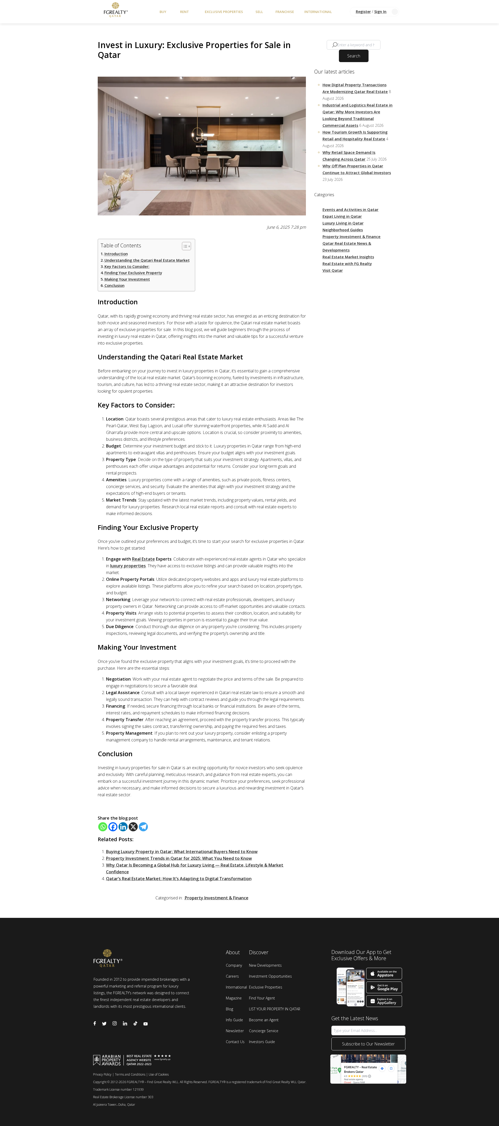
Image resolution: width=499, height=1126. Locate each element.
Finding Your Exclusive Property (133, 272)
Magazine (234, 998)
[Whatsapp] (102, 826)
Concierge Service (263, 1030)
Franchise (284, 11)
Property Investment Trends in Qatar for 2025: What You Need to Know (179, 858)
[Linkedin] (123, 826)
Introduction (116, 253)
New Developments (265, 965)
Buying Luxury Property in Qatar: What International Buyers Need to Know (182, 851)
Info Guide (234, 1019)
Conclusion (114, 285)
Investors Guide (262, 1041)
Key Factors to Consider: (126, 266)
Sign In (380, 11)
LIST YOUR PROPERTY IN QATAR (274, 1008)
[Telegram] (143, 826)
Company (234, 965)
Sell (259, 11)
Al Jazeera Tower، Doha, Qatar (114, 1104)
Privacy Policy (102, 1074)
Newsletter (235, 1030)
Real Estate (143, 559)
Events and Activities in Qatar (350, 209)
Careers (232, 976)
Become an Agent (264, 1019)
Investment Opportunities (270, 976)
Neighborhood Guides (343, 229)
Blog (229, 1008)
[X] (133, 826)
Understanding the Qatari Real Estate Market (147, 260)
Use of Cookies (159, 1074)
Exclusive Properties (224, 11)
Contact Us (235, 1041)
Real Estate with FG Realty (347, 263)
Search (353, 56)
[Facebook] (112, 826)
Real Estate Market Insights (348, 256)
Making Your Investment (127, 279)
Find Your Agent (262, 998)
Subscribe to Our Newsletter (368, 1044)
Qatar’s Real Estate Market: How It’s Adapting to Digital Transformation (179, 878)
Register (363, 11)
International (318, 11)
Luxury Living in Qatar (343, 223)
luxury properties (128, 566)
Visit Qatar (333, 270)
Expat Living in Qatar (342, 216)
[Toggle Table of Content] (184, 246)
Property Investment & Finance (216, 898)
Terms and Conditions (130, 1074)
